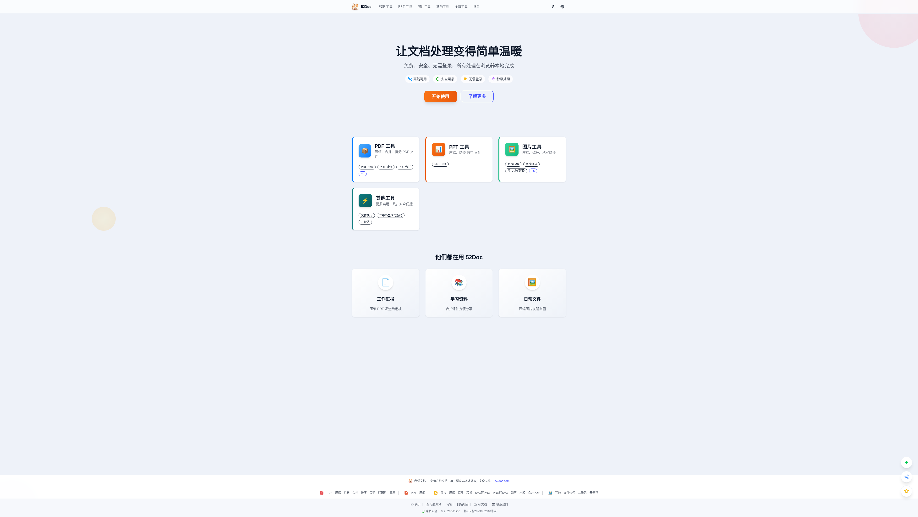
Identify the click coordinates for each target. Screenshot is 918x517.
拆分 (347, 493)
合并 (355, 493)
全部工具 (461, 6)
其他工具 (442, 6)
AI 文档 (482, 504)
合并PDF (534, 493)
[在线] (906, 462)
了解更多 (477, 96)
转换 (469, 493)
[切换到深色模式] (553, 7)
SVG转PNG (482, 493)
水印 (522, 493)
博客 (476, 6)
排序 (364, 493)
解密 (392, 493)
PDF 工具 (386, 6)
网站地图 (463, 504)
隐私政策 (435, 504)
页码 (372, 493)
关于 (418, 504)
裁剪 (514, 493)
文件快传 (569, 493)
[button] (562, 7)
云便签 (594, 493)
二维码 (582, 493)
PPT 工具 (405, 6)
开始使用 (440, 96)
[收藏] (906, 491)
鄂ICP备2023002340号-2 (480, 511)
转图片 (382, 493)
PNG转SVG (500, 493)
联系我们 (502, 504)
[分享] (906, 477)
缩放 (461, 493)
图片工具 (424, 6)
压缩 (338, 493)
